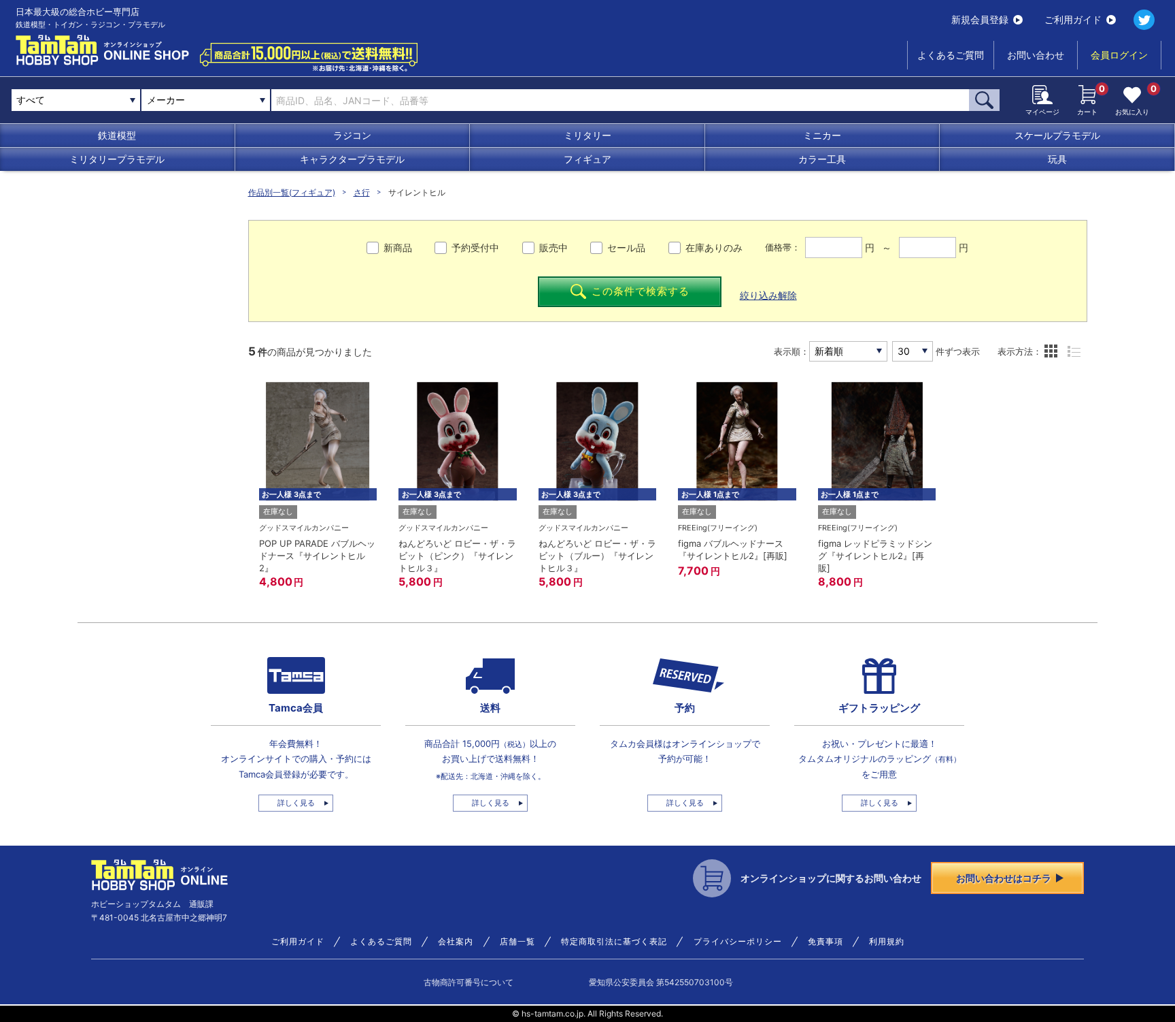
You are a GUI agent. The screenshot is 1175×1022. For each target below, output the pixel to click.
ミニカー (822, 135)
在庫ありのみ (714, 247)
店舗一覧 (517, 941)
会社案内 (455, 941)
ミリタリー (587, 135)
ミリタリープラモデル (117, 159)
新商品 (398, 247)
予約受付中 (475, 247)
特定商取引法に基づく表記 (614, 941)
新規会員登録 (979, 19)
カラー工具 (822, 159)
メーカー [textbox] (166, 100)
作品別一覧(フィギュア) (291, 192)
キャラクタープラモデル (352, 159)
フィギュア (587, 159)
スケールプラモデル (1057, 135)
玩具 (1057, 159)
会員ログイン (1119, 55)
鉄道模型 (117, 135)
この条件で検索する (640, 291)
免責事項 (825, 941)
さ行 (362, 192)
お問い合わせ (1035, 55)
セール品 (626, 247)
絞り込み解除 (768, 295)
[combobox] (205, 100)
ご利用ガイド (1073, 19)
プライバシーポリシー (738, 941)
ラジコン (352, 135)
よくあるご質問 (950, 55)
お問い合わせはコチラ (1003, 878)
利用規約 (886, 941)
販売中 (553, 247)
